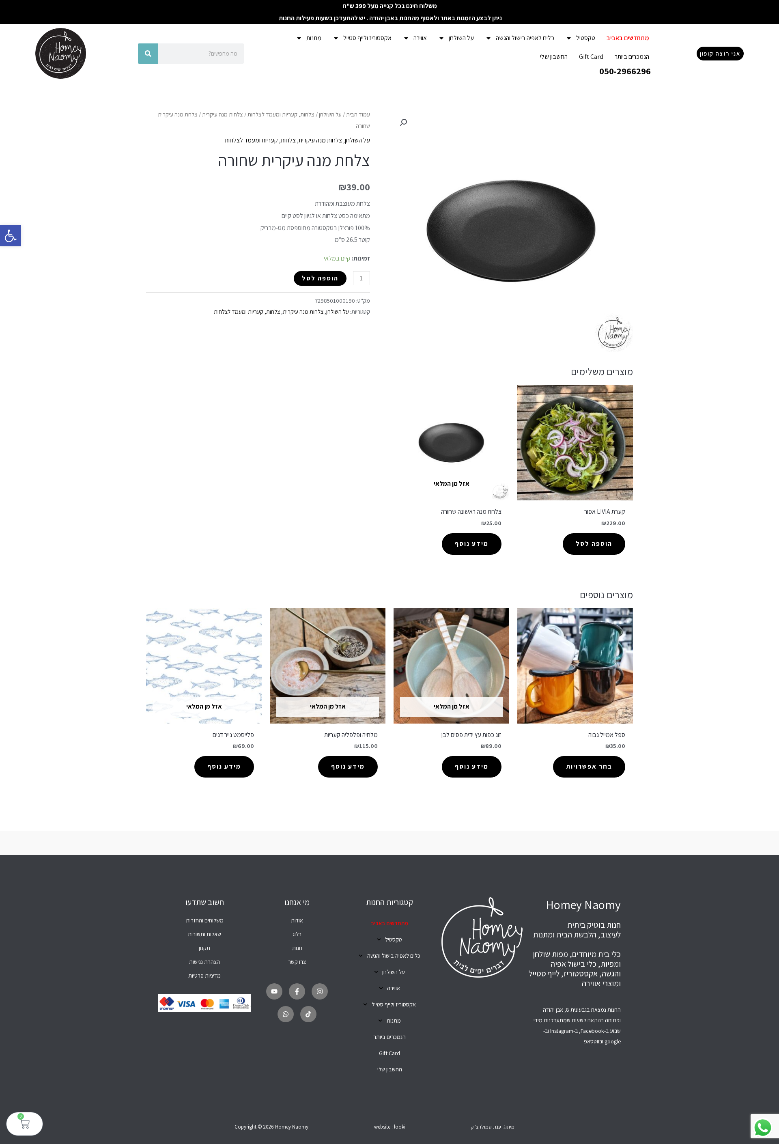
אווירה (420, 38)
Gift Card (591, 56)
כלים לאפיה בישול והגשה (525, 38)
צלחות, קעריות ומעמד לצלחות (280, 114)
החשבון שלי (554, 56)
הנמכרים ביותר (632, 56)
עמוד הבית (358, 114)
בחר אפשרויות (589, 766)
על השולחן (461, 38)
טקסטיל (585, 38)
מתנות (313, 38)
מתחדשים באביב (628, 38)
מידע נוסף (471, 543)
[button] (10, 235)
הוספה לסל (320, 278)
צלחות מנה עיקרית (222, 114)
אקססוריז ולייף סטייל (367, 38)
